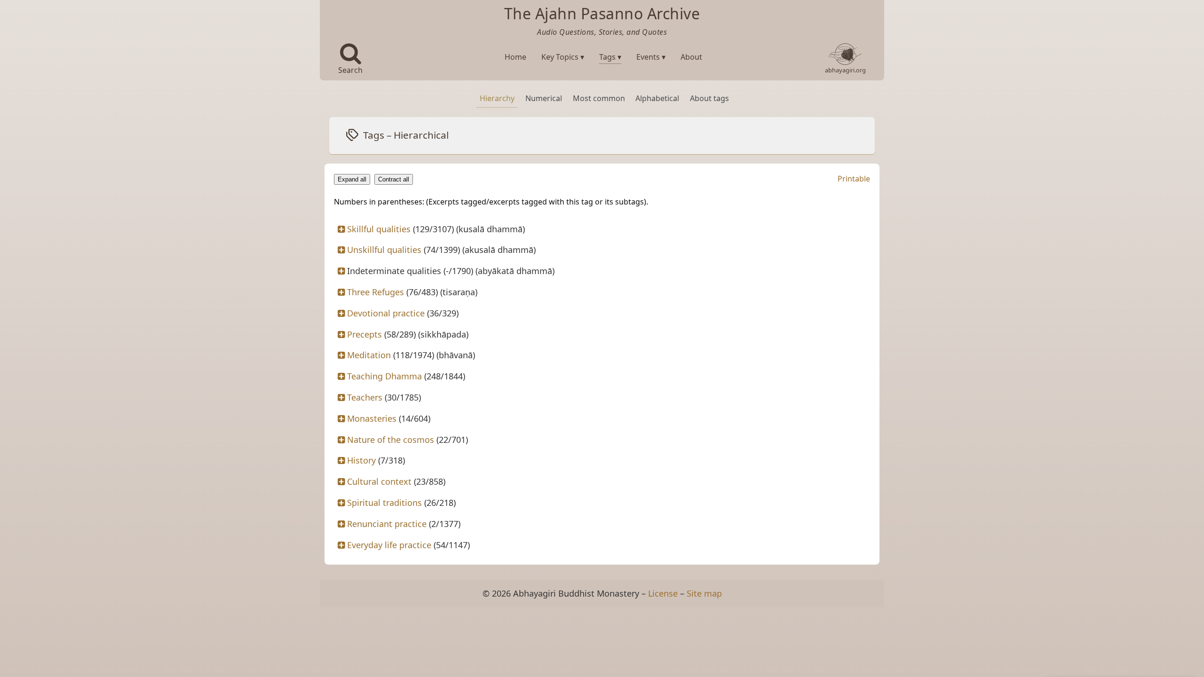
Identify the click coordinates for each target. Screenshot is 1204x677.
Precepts (364, 334)
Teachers (364, 397)
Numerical (543, 98)
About (691, 57)
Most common (599, 98)
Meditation (369, 355)
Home (515, 57)
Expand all (352, 179)
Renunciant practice (387, 523)
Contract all (393, 179)
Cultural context (379, 481)
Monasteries (371, 418)
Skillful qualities (379, 229)
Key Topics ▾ (562, 57)
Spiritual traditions (384, 502)
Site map (704, 593)
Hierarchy (497, 98)
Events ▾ (650, 57)
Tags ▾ (610, 57)
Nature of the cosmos (390, 439)
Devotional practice (386, 313)
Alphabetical (657, 98)
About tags (709, 98)
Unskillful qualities (384, 249)
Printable (854, 178)
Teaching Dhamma (384, 376)
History (361, 460)
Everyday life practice (389, 545)
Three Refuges (375, 292)
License (663, 593)
